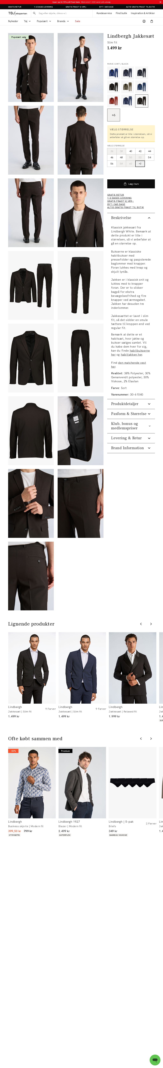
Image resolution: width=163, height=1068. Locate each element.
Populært (42, 21)
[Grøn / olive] (127, 87)
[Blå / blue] (113, 72)
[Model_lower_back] (31, 212)
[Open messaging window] (155, 1060)
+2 (140, 163)
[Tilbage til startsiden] (17, 13)
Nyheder (13, 21)
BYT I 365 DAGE (106, 7)
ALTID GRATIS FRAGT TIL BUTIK (140, 7)
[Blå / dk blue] (127, 101)
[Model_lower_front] (31, 140)
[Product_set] (31, 285)
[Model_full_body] (31, 67)
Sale (77, 21)
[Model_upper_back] (80, 140)
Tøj (25, 21)
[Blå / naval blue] (141, 87)
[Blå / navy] (141, 72)
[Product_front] (80, 285)
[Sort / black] (141, 101)
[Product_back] (80, 358)
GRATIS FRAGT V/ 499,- (76, 7)
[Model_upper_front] (80, 67)
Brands (61, 21)
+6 (113, 115)
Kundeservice (104, 13)
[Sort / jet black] (113, 87)
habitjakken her (131, 354)
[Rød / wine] (113, 101)
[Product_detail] (80, 430)
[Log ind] (144, 21)
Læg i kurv (133, 183)
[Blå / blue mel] (127, 72)
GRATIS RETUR (14, 7)
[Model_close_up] (80, 212)
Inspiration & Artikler (143, 13)
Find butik (121, 13)
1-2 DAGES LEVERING (43, 7)
